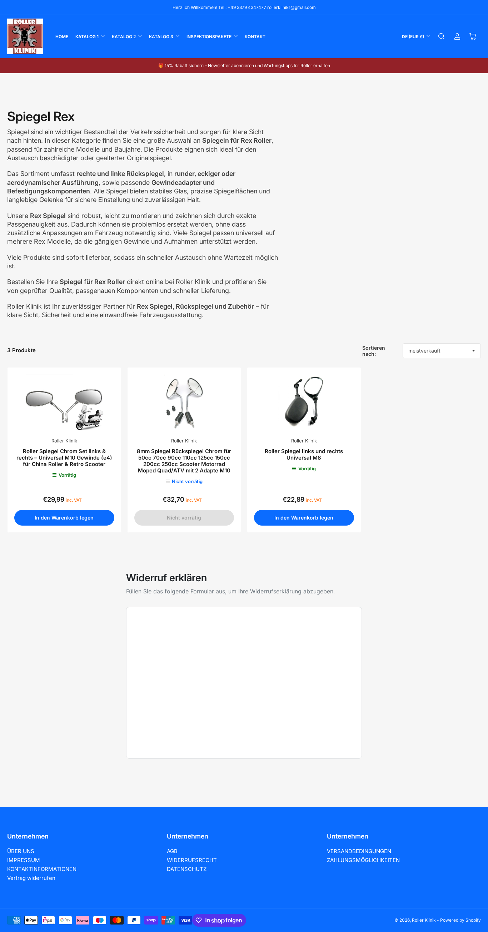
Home (61, 36)
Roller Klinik (64, 441)
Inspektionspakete (208, 36)
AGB (172, 851)
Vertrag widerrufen (31, 878)
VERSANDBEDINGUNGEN (359, 851)
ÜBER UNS (20, 851)
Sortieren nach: (373, 351)
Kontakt (255, 36)
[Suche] (441, 36)
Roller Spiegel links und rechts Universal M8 (304, 454)
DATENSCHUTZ (186, 869)
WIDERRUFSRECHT (192, 860)
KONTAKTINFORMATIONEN (41, 869)
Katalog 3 (161, 36)
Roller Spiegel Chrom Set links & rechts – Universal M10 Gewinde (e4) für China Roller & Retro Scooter (64, 457)
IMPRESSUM (23, 860)
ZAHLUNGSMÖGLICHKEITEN (363, 860)
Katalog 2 (124, 36)
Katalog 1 (87, 36)
